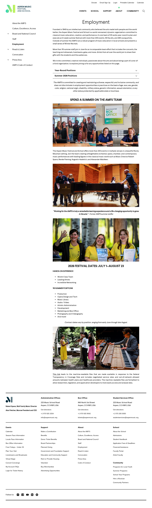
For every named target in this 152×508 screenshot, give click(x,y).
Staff (14, 39)
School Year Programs (121, 475)
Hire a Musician (119, 479)
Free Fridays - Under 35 (15, 447)
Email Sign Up (105, 3)
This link (56, 374)
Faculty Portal (118, 451)
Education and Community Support (54, 455)
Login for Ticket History (14, 471)
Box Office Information (14, 443)
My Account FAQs (12, 467)
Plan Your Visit (11, 451)
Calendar (140, 3)
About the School (119, 431)
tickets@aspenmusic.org (87, 417)
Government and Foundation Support (55, 451)
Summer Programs (120, 471)
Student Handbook (120, 439)
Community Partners (120, 482)
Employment (18, 44)
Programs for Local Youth (122, 467)
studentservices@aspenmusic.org (125, 417)
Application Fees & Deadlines (124, 443)
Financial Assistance (120, 447)
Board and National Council (24, 34)
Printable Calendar (127, 3)
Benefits (44, 435)
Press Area (17, 60)
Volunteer (44, 463)
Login (115, 3)
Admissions (117, 435)
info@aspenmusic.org (49, 417)
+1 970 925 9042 (84, 413)
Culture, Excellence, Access (24, 29)
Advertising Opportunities (50, 471)
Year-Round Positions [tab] (65, 70)
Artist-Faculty (118, 455)
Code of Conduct (84, 463)
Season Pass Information (15, 435)
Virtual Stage (10, 459)
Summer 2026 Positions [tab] (66, 75)
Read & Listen (18, 49)
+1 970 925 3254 (47, 413)
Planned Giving (46, 447)
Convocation (17, 55)
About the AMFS (19, 23)
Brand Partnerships (48, 443)
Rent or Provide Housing (50, 459)
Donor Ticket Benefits (49, 439)
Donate (94, 3)
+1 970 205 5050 (119, 413)
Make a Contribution (48, 431)
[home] (18, 9)
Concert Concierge (13, 463)
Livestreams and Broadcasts (16, 455)
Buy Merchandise (47, 467)
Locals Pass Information (15, 439)
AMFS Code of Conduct (22, 65)
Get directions (46, 410)
